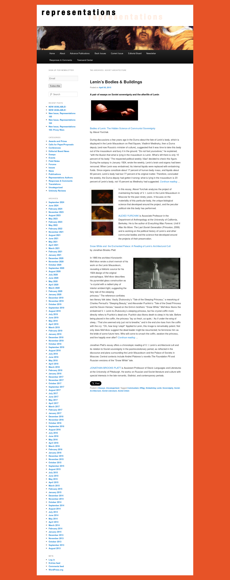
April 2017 (53, 403)
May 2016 (53, 439)
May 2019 (53, 320)
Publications (55, 174)
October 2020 (55, 264)
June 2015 (53, 475)
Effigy (142, 388)
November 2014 (56, 498)
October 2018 (55, 343)
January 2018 (55, 373)
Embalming (151, 388)
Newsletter (151, 53)
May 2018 (53, 360)
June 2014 (53, 515)
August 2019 (55, 310)
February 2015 (55, 488)
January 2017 (55, 413)
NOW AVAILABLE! (57, 106)
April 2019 (53, 324)
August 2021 (55, 235)
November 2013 (56, 538)
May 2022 (53, 225)
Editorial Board (134, 53)
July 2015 (53, 472)
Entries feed (54, 562)
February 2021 (55, 251)
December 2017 (56, 376)
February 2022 (55, 228)
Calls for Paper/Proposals (61, 144)
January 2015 (55, 492)
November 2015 (56, 459)
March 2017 (54, 406)
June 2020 (53, 277)
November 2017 (56, 380)
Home (52, 53)
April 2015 (53, 482)
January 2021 (55, 254)
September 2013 (56, 544)
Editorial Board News (59, 151)
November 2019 (56, 300)
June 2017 (53, 396)
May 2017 (53, 399)
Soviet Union (123, 390)
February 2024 (55, 208)
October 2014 (55, 502)
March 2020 (54, 287)
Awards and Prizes (58, 141)
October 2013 (55, 541)
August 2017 (55, 390)
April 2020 (53, 284)
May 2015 (53, 478)
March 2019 (54, 327)
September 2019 (56, 307)
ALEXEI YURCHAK (128, 215)
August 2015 (55, 469)
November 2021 (56, 231)
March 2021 (54, 248)
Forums (52, 164)
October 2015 (55, 462)
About (62, 53)
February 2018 (55, 370)
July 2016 (53, 432)
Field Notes (54, 160)
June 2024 (53, 205)
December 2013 (56, 535)
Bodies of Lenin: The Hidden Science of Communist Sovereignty (122, 128)
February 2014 (55, 528)
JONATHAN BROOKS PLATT (105, 367)
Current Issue (117, 53)
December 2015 (56, 455)
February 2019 (55, 330)
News (51, 170)
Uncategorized (112, 388)
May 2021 (53, 241)
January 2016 (55, 452)
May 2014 (53, 518)
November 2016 (56, 419)
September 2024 (56, 202)
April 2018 (53, 363)
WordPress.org (56, 569)
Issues (52, 167)
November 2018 (56, 340)
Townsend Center (85, 60)
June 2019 (53, 317)
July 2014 (53, 511)
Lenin (159, 388)
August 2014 (55, 508)
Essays (101, 388)
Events (52, 157)
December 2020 (56, 258)
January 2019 (55, 334)
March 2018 (54, 366)
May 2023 (53, 218)
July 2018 (53, 353)
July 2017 (53, 393)
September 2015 (56, 465)
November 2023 (56, 211)
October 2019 (55, 304)
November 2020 (56, 261)
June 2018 (53, 356)
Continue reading (168, 181)
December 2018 (56, 337)
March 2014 (54, 525)
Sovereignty (168, 388)
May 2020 (53, 281)
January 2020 (55, 294)
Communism (133, 388)
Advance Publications (80, 53)
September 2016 (56, 426)
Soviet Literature (109, 390)
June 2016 (53, 436)
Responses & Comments (60, 60)
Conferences (55, 147)
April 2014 (53, 521)
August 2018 (55, 350)
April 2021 (53, 244)
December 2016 (56, 416)
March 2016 (54, 446)
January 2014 (55, 531)
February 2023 (55, 221)
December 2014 (56, 495)
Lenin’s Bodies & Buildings (116, 82)
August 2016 (55, 429)
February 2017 (55, 409)
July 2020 (53, 274)
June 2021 (53, 238)
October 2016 (55, 422)
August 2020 (55, 271)
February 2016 (55, 449)
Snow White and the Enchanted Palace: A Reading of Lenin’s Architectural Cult (130, 246)
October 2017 (55, 383)
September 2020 (56, 268)
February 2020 (55, 291)
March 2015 (54, 485)
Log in (52, 559)
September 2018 (56, 347)
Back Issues (100, 53)
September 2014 (56, 505)
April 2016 (53, 442)
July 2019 (53, 314)
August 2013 (55, 548)
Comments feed (56, 566)
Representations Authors (61, 177)
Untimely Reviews (57, 190)
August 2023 (55, 215)
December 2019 (56, 297)
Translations (55, 184)
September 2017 (56, 386)
